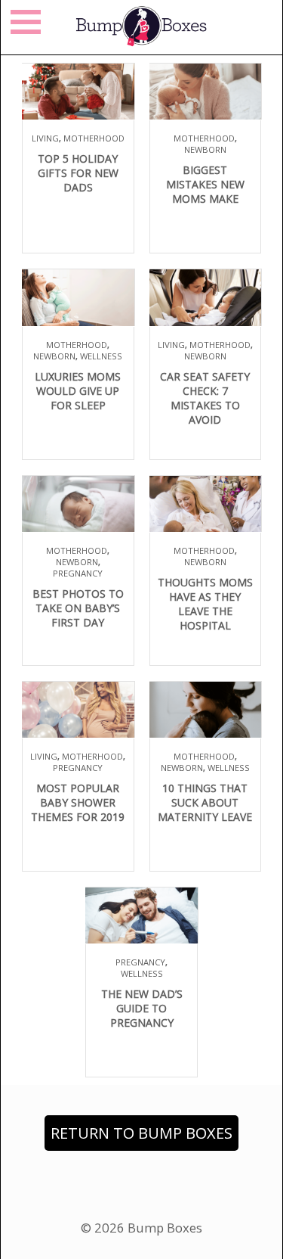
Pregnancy (78, 573)
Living (45, 138)
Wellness (101, 356)
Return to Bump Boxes (141, 1133)
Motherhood (94, 138)
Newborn (205, 149)
